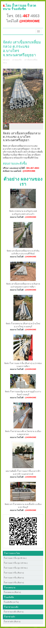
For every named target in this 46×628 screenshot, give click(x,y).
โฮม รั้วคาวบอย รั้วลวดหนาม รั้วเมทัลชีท (19, 7)
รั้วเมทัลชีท (9, 597)
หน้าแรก (6, 60)
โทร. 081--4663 (23, 16)
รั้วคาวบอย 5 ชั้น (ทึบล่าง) (14, 583)
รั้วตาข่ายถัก (9, 617)
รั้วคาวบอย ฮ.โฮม (12, 553)
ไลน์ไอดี (23, 21)
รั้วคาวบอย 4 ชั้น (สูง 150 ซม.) (16, 568)
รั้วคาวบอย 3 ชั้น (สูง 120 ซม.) (16, 563)
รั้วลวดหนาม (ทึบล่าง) (12, 592)
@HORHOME (29, 171)
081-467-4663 (32, 168)
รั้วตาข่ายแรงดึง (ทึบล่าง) (14, 612)
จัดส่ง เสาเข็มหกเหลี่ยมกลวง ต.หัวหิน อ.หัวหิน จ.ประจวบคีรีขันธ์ (23, 252)
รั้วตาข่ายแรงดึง (11, 607)
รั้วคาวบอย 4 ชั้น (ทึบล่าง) (14, 578)
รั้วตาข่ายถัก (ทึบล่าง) (12, 622)
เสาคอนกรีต (17, 60)
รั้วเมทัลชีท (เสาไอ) (11, 602)
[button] (23, 531)
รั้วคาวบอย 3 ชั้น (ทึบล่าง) (14, 573)
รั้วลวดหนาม (9, 587)
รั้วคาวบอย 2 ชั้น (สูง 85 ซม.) (15, 558)
